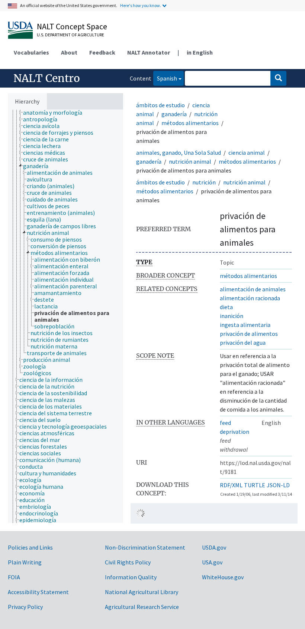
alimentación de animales (253, 289)
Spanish (165, 78)
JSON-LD (278, 485)
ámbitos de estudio (160, 105)
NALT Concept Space (72, 26)
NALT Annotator (148, 52)
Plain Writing (25, 562)
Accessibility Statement (38, 592)
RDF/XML (231, 485)
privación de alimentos (249, 333)
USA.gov (212, 562)
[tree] (65, 316)
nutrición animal (190, 161)
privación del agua (243, 342)
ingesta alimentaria (245, 324)
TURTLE (254, 485)
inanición (231, 316)
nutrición (204, 182)
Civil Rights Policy (128, 562)
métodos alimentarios (190, 123)
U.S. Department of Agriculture (70, 34)
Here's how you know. (140, 5)
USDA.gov (214, 547)
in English (200, 52)
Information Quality (131, 577)
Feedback (102, 52)
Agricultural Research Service (142, 606)
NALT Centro (46, 78)
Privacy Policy (25, 606)
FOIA (14, 577)
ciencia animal (246, 152)
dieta (226, 307)
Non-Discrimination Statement (145, 547)
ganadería (174, 114)
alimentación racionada (250, 298)
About (69, 52)
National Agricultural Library (141, 592)
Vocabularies (31, 52)
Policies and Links (30, 547)
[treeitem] (56, 112)
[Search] (278, 78)
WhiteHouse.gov (223, 577)
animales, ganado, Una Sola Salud (178, 152)
